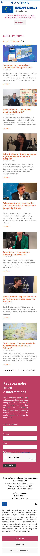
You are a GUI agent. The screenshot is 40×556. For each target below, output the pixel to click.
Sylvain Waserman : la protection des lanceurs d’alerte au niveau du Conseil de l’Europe (19, 205)
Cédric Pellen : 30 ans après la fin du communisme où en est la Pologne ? (19, 345)
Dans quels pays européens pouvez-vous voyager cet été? (17, 66)
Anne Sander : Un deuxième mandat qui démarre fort (16, 253)
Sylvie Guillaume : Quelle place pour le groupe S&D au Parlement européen (20, 156)
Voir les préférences (20, 551)
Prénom (6, 434)
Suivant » (33, 370)
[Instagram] (18, 2)
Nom (5, 443)
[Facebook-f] (12, 2)
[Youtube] (24, 2)
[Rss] (27, 2)
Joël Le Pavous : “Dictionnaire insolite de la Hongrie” (17, 110)
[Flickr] (21, 2)
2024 (13, 41)
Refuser (20, 545)
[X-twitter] (15, 2)
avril (18, 41)
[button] (37, 504)
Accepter (20, 538)
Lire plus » (6, 84)
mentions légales (23, 452)
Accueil (6, 41)
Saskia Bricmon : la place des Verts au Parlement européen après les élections (19, 299)
